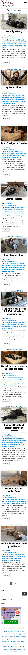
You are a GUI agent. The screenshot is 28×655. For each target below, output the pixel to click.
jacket (11, 43)
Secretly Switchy (14, 31)
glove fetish (23, 440)
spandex (13, 383)
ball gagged (18, 628)
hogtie (8, 43)
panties (15, 558)
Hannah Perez (9, 36)
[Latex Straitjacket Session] (14, 133)
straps (3, 215)
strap (12, 326)
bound (22, 631)
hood (12, 381)
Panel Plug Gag (15, 99)
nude (19, 501)
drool (14, 636)
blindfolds (21, 263)
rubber (3, 101)
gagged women (11, 41)
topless (12, 651)
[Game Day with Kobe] (14, 245)
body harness (8, 438)
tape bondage (8, 385)
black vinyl (7, 499)
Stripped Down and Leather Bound (14, 490)
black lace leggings (9, 263)
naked (9, 501)
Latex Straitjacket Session (14, 143)
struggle (4, 47)
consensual (4, 41)
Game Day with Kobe (14, 255)
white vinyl (12, 271)
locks (15, 211)
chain (18, 207)
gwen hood (15, 209)
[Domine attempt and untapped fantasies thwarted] (14, 414)
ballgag (3, 628)
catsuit (3, 379)
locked (22, 97)
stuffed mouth (13, 215)
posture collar (13, 444)
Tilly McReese (9, 203)
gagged (4, 639)
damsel (9, 324)
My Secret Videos (14, 87)
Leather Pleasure (14, 199)
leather (15, 43)
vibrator (15, 651)
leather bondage (10, 211)
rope (5, 45)
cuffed (25, 634)
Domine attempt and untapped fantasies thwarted (14, 428)
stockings (15, 646)
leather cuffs (17, 97)
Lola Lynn (8, 550)
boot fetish (18, 39)
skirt (25, 45)
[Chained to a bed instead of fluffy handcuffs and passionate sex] (14, 299)
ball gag (6, 151)
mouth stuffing (4, 643)
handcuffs (3, 641)
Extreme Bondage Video (8, 5)
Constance (8, 91)
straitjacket (14, 157)
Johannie (8, 147)
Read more (5, 62)
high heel (4, 43)
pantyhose (15, 643)
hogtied (19, 641)
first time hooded (15, 379)
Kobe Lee (8, 259)
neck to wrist (15, 501)
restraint (4, 503)
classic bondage (12, 634)
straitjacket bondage (18, 213)
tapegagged (7, 271)
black (6, 377)
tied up (23, 649)
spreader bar (18, 101)
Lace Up (4, 155)
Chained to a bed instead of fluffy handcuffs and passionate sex (14, 311)
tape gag (19, 215)
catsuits (22, 438)
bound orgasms (4, 634)
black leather (8, 39)
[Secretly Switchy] (14, 21)
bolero (20, 151)
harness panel (22, 41)
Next (16, 583)
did (12, 636)
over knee (19, 43)
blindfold (16, 263)
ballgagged (11, 151)
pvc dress (21, 99)
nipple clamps (9, 643)
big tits (9, 631)
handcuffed (23, 639)
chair (12, 265)
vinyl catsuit (12, 446)
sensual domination (18, 45)
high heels (10, 641)
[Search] (24, 593)
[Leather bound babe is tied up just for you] (14, 533)
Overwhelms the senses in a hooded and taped (14, 367)
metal (22, 641)
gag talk (18, 639)
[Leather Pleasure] (14, 189)
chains (19, 95)
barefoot (24, 628)
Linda (20, 13)
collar (23, 95)
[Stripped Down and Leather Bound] (14, 478)
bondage (13, 39)
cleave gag (18, 634)
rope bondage (10, 45)
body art (16, 151)
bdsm (5, 631)
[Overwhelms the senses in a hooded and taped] (14, 357)
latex (7, 155)
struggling (12, 103)
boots (22, 39)
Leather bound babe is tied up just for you (14, 545)
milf (25, 641)
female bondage (22, 636)
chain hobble (5, 440)
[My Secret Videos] (14, 77)
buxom (23, 322)
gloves (17, 41)
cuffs (3, 209)
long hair (4, 99)
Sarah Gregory (9, 318)
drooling (17, 636)
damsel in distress (8, 636)
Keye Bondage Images (10, 38)
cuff (22, 634)
